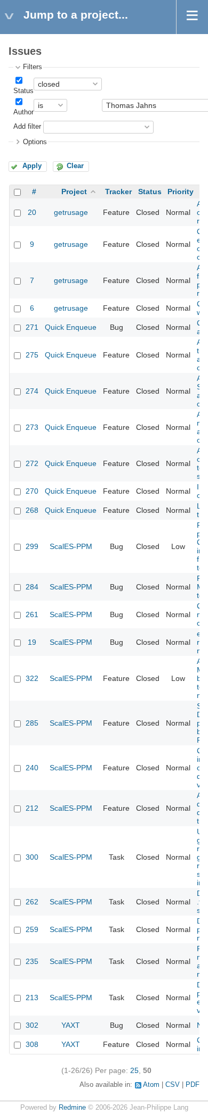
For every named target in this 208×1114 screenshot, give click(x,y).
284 (32, 587)
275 (32, 355)
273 (32, 427)
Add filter (27, 126)
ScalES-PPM (71, 546)
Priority (180, 191)
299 (32, 546)
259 (32, 929)
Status (23, 91)
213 (32, 997)
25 (134, 1070)
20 (32, 212)
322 (32, 678)
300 (32, 857)
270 (32, 491)
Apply (32, 166)
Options (35, 142)
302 (32, 1025)
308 (32, 1044)
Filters (32, 67)
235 (32, 961)
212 (32, 808)
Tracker (118, 191)
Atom (151, 1084)
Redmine (72, 1107)
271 (32, 327)
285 (32, 723)
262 (32, 901)
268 (32, 510)
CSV (172, 1084)
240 (32, 767)
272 (32, 463)
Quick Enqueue (71, 327)
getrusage (71, 212)
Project (74, 191)
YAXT (70, 1025)
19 (32, 642)
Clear (75, 166)
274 (32, 391)
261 (32, 614)
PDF (192, 1084)
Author (23, 112)
